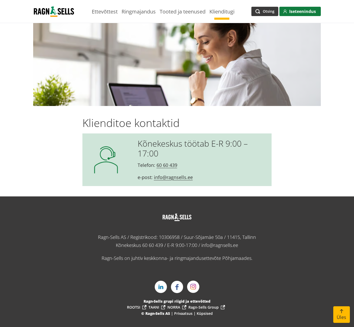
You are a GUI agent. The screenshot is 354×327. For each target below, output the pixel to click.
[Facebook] (177, 287)
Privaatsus (184, 313)
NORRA (173, 307)
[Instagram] (193, 287)
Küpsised (205, 313)
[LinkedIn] (160, 287)
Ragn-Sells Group (203, 307)
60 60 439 (167, 165)
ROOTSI (133, 307)
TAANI (153, 307)
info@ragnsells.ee (173, 177)
